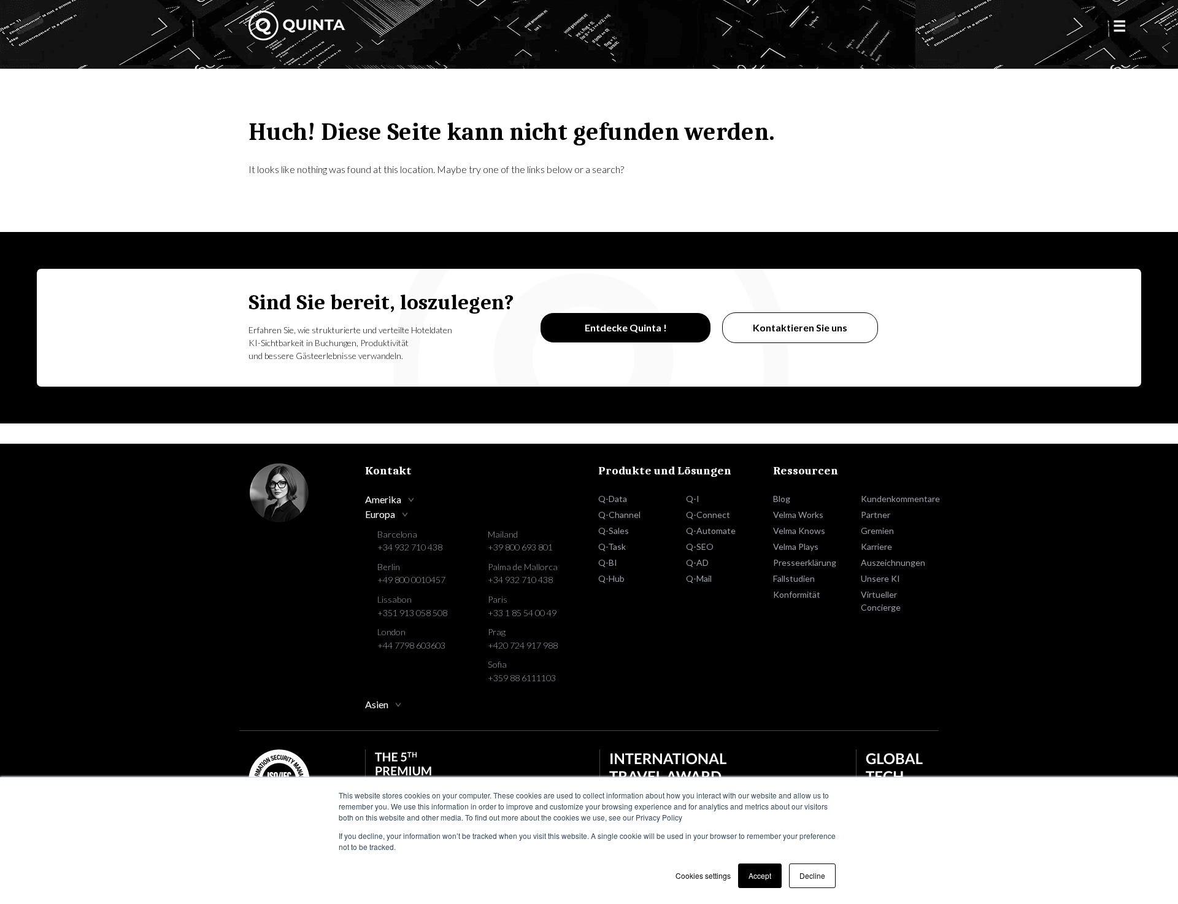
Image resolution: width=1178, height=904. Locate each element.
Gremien (877, 530)
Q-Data (612, 498)
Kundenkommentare (895, 498)
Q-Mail (699, 578)
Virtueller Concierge (881, 600)
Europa (380, 514)
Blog (781, 498)
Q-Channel (619, 514)
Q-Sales (613, 530)
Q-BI (607, 562)
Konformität (796, 594)
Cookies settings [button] (703, 875)
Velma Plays (795, 546)
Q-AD (697, 562)
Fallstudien (794, 578)
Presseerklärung (804, 562)
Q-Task (612, 546)
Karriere (876, 546)
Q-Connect (708, 514)
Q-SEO (700, 546)
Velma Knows (799, 530)
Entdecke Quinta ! (626, 327)
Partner (875, 514)
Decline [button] (812, 875)
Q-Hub (611, 578)
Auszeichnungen (893, 562)
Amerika (383, 499)
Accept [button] (760, 875)
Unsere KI (880, 578)
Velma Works (798, 514)
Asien (376, 704)
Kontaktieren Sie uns (800, 327)
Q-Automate (711, 530)
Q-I (692, 498)
